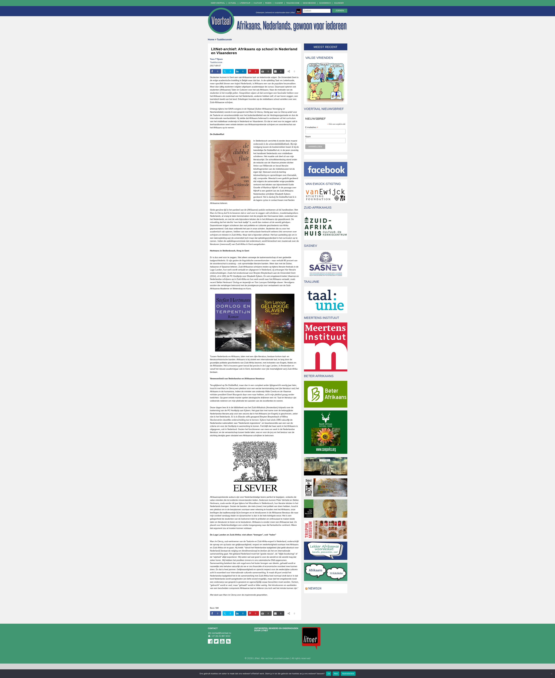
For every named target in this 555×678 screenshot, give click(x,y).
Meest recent (325, 47)
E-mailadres (311, 127)
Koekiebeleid (348, 673)
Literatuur (245, 3)
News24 (314, 588)
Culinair (279, 3)
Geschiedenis (309, 3)
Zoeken (340, 11)
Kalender (339, 3)
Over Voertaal (218, 3)
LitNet (256, 658)
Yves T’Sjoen (216, 59)
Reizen (268, 3)
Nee (336, 673)
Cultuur (258, 3)
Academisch (325, 3)
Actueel (232, 3)
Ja (329, 673)
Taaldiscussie (292, 3)
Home (211, 39)
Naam (308, 136)
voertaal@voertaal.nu (221, 633)
